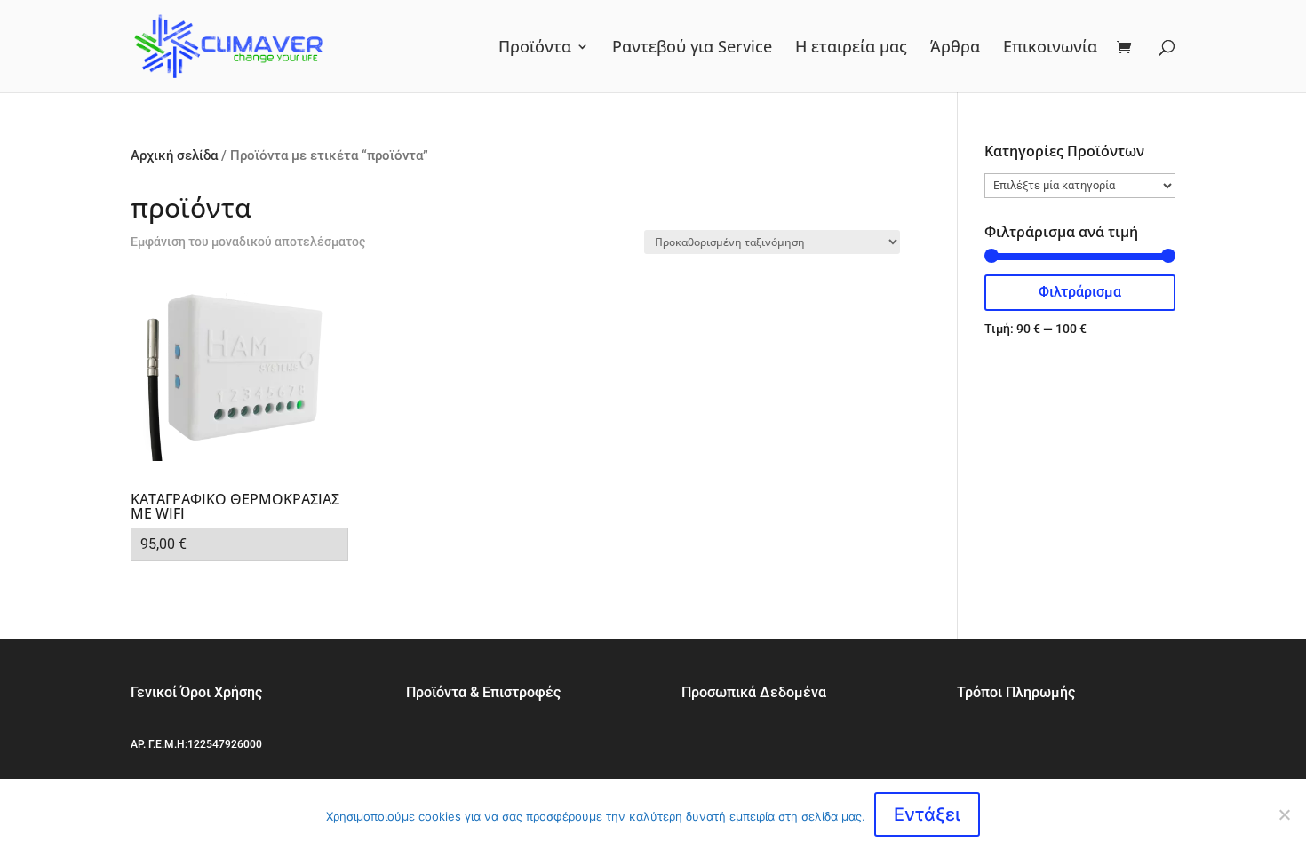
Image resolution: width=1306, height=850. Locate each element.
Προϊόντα (534, 48)
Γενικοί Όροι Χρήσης (196, 692)
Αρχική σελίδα (174, 155)
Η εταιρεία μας (851, 48)
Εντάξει (927, 814)
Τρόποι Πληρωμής (1016, 692)
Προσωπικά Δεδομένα (753, 692)
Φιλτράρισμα (1080, 291)
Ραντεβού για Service (692, 48)
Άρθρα (955, 48)
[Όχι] (1284, 814)
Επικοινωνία (1050, 48)
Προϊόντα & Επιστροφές (483, 692)
